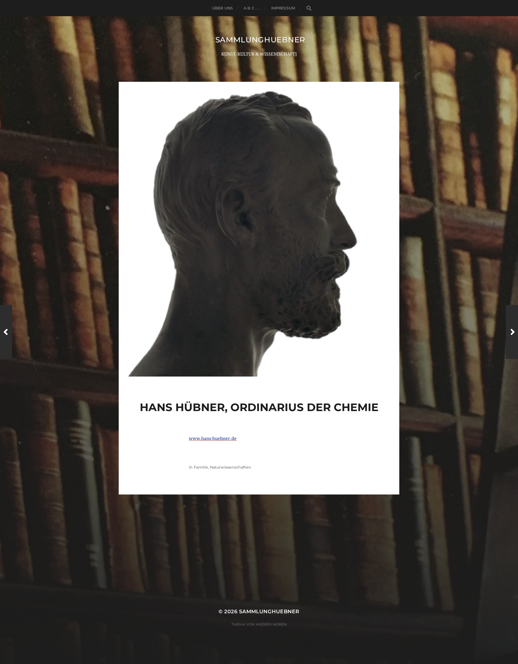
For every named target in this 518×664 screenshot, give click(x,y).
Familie (201, 467)
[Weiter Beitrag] (512, 332)
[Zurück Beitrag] (6, 332)
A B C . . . (252, 8)
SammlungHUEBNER (260, 39)
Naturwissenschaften (230, 467)
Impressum (283, 8)
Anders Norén (271, 624)
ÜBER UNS (222, 8)
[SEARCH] (308, 8)
